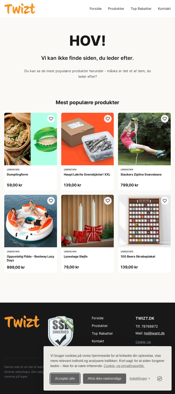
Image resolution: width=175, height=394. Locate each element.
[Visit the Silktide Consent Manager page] (160, 378)
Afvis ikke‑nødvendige (104, 378)
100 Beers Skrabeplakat (138, 256)
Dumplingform (17, 174)
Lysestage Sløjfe (76, 256)
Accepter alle (65, 378)
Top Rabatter (141, 8)
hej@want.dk (154, 333)
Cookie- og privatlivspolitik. (124, 365)
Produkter (116, 8)
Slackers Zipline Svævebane (141, 174)
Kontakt (164, 8)
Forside (96, 8)
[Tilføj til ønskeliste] (51, 119)
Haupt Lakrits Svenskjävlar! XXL (87, 174)
